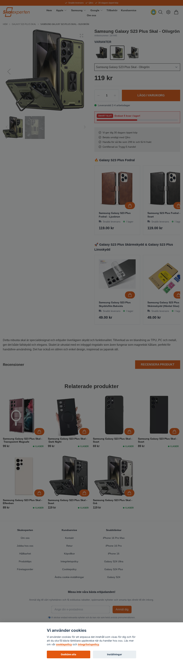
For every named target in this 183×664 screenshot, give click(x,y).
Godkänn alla (68, 654)
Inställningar (114, 654)
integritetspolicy (88, 644)
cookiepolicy (64, 644)
